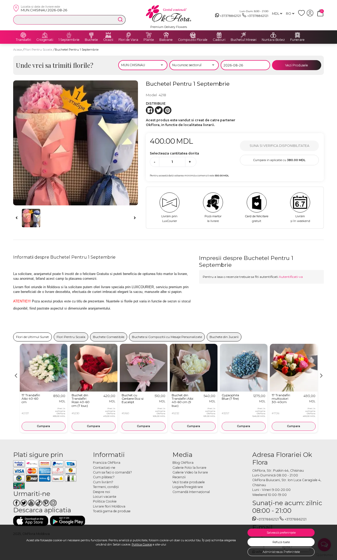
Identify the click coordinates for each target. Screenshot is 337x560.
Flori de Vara (128, 40)
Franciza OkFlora (106, 463)
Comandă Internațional (191, 492)
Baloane (166, 40)
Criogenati (44, 40)
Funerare (297, 40)
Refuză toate (281, 542)
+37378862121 (230, 16)
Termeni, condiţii (106, 487)
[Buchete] (91, 35)
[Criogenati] (45, 35)
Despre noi (101, 492)
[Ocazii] (108, 35)
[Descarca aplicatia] (30, 521)
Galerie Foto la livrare (189, 468)
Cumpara (43, 426)
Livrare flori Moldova (109, 506)
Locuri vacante (104, 497)
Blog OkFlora (183, 463)
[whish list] (302, 15)
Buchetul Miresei (243, 40)
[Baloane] (166, 35)
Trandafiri (23, 40)
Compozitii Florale (192, 40)
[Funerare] (297, 35)
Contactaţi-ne (104, 468)
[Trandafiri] (23, 35)
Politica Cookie (142, 544)
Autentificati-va (291, 277)
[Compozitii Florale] (193, 35)
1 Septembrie (69, 40)
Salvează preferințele (281, 532)
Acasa (17, 49)
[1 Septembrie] (69, 35)
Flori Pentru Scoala (38, 49)
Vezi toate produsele (188, 482)
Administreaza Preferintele (281, 552)
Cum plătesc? (104, 477)
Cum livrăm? (103, 482)
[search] (120, 19)
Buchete (91, 40)
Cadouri (219, 40)
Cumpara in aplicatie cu (279, 160)
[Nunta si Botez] (273, 35)
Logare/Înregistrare (187, 487)
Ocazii (108, 40)
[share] (150, 110)
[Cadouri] (219, 35)
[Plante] (149, 35)
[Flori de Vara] (128, 35)
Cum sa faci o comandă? (112, 472)
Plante (148, 40)
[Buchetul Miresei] (243, 35)
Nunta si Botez (273, 40)
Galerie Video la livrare (190, 472)
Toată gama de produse (112, 511)
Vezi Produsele (296, 65)
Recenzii (179, 477)
